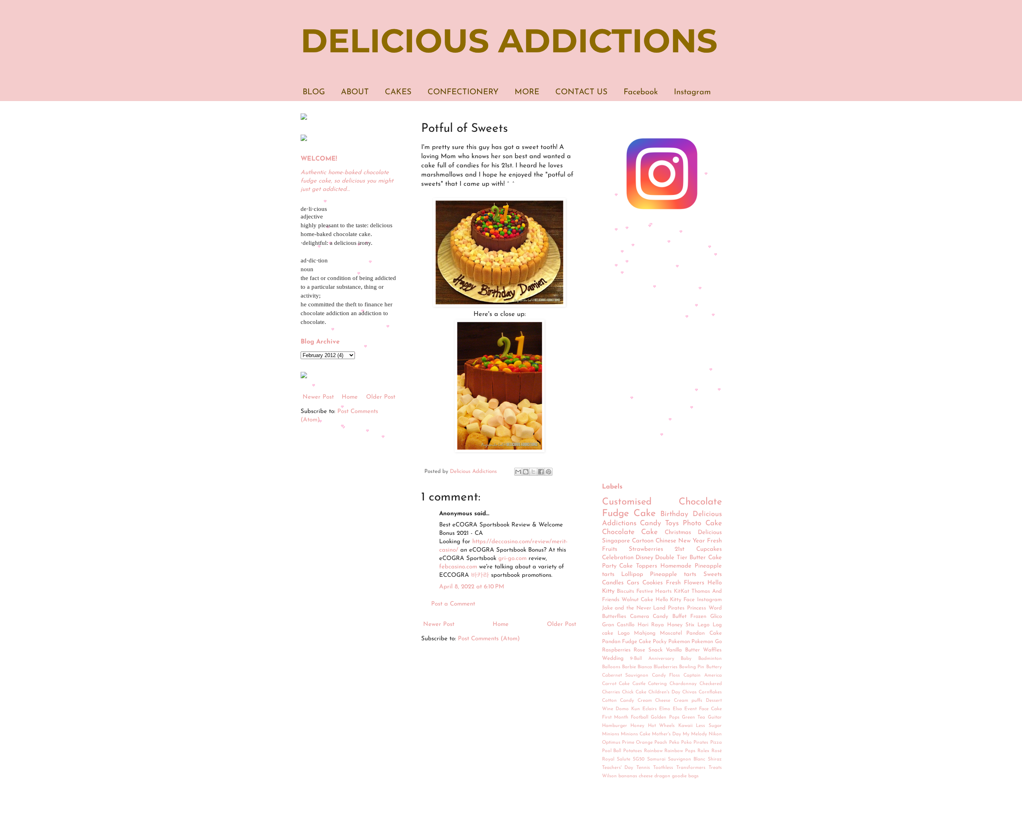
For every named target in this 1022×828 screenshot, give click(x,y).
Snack (655, 650)
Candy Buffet (669, 616)
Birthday (674, 514)
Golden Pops (665, 717)
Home (501, 624)
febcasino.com (458, 567)
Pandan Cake (703, 633)
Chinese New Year (680, 541)
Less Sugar (709, 725)
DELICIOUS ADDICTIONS (509, 41)
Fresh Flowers (685, 583)
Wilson (609, 776)
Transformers (690, 767)
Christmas (678, 533)
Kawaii (685, 725)
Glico (716, 616)
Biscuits (625, 591)
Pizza (716, 742)
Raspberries (616, 650)
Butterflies (614, 616)
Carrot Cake (616, 683)
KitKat (681, 591)
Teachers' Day (618, 767)
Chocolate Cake (630, 532)
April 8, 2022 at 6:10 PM (471, 587)
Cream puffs (688, 700)
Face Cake (710, 709)
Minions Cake (635, 734)
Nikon (715, 734)
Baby (686, 658)
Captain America (702, 675)
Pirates (700, 742)
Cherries (611, 692)
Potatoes (632, 751)
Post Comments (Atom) (489, 639)
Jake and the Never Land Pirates (643, 608)
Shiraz (715, 759)
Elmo (664, 709)
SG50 (638, 759)
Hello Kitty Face (675, 599)
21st (679, 549)
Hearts (663, 591)
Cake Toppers (638, 566)
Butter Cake (705, 558)
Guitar (715, 717)
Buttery (714, 667)
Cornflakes (710, 692)
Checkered (710, 683)
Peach (660, 742)
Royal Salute (616, 759)
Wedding (613, 658)
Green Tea (693, 717)
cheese (646, 776)
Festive (644, 591)
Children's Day (664, 692)
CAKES (398, 92)
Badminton (710, 658)
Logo (624, 633)
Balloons (611, 667)
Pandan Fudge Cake (626, 641)
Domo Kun (628, 709)
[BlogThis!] (526, 472)
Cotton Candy (618, 700)
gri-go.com (512, 559)
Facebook (641, 92)
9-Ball (636, 658)
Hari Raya (651, 624)
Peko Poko (680, 742)
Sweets (712, 575)
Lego (703, 624)
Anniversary (661, 658)
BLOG (314, 92)
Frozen (698, 616)
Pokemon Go (706, 641)
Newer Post (438, 624)
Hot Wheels (661, 725)
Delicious (710, 533)
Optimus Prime (618, 742)
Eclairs (649, 709)
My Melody (695, 734)
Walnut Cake (637, 599)
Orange (644, 742)
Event (690, 709)
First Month (615, 717)
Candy (650, 523)
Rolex (703, 751)
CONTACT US (581, 92)
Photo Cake (702, 523)
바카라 (480, 575)
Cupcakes (709, 549)
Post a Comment (453, 604)
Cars (633, 583)
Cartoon (643, 541)
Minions (610, 734)
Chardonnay (683, 683)
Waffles (712, 650)
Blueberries (665, 667)
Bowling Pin (691, 667)
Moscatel (671, 633)
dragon (662, 776)
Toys (672, 523)
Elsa (677, 709)
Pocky (660, 641)
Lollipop (632, 575)
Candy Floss (666, 675)
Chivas (689, 692)
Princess (696, 608)
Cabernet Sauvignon (625, 675)
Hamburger (614, 725)
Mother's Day (666, 734)
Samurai (656, 759)
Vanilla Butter (683, 650)
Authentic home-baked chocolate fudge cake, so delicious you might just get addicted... (347, 181)
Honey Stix (681, 624)
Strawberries (646, 549)
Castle (639, 683)
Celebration (618, 558)
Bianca (645, 667)
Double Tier (671, 558)
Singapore (616, 541)
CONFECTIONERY (463, 92)
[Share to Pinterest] (549, 472)
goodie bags (685, 776)
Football (639, 717)
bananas (627, 776)
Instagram (692, 92)
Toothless (663, 767)
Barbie (629, 667)
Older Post (561, 624)
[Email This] (518, 472)
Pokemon (679, 641)
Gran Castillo (618, 624)
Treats (715, 767)
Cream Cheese (654, 700)
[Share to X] (533, 472)
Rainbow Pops (679, 751)
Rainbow (653, 751)
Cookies (652, 583)
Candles (613, 583)
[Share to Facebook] (541, 472)
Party (609, 566)
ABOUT (355, 92)
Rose (639, 650)
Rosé (716, 751)
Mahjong (645, 633)
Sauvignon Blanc (686, 759)
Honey (637, 725)
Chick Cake (634, 692)
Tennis (643, 767)
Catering (657, 683)
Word (715, 608)
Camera (639, 616)
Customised (627, 502)
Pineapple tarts (673, 575)
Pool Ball (612, 751)
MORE (527, 92)
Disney (644, 558)
